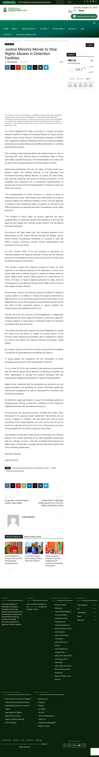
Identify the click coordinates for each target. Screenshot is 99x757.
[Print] (40, 67)
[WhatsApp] (23, 67)
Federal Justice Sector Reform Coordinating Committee (30, 468)
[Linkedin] (29, 67)
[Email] (35, 67)
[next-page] (10, 570)
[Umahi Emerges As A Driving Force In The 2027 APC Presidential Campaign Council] (14, 548)
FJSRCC (54, 468)
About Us (16, 740)
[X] (12, 67)
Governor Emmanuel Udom (15, 471)
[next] (62, 2)
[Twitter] (87, 1)
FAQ (22, 740)
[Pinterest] (18, 67)
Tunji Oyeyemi (12, 62)
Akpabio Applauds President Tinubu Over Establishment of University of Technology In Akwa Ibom (54, 561)
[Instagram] (90, 1)
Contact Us (30, 740)
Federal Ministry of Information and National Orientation (21, 744)
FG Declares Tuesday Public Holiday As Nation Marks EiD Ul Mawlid (33, 558)
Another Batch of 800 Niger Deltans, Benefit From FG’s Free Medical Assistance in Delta (50, 503)
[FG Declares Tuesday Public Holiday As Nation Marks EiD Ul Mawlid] (34, 548)
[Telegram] (46, 67)
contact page (33, 607)
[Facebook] (84, 1)
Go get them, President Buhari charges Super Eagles (16, 501)
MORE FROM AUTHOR (32, 537)
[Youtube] (93, 1)
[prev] (58, 2)
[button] (94, 23)
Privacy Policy (6, 740)
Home (7, 41)
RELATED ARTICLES (13, 537)
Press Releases (16, 41)
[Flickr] (96, 1)
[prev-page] (6, 570)
